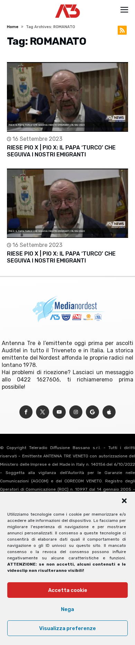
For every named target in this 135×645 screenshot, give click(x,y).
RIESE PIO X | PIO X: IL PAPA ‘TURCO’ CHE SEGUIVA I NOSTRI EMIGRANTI (61, 151)
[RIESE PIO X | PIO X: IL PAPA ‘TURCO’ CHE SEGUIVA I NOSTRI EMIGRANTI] (67, 97)
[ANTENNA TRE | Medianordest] (67, 4)
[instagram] (75, 412)
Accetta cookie (67, 590)
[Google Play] (92, 412)
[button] (124, 500)
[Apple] (109, 412)
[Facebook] (26, 412)
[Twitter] (42, 412)
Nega (67, 609)
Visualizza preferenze (67, 628)
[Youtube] (59, 412)
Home (12, 27)
